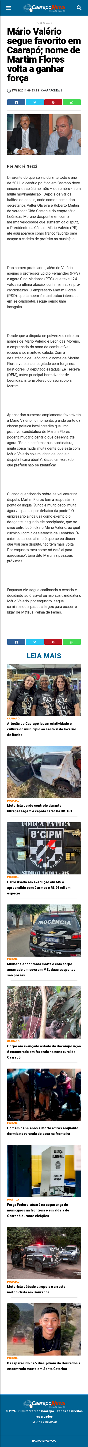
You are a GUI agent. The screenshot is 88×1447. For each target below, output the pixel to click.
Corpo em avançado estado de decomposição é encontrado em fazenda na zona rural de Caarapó (44, 1051)
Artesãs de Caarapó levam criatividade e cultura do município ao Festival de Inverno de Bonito (41, 729)
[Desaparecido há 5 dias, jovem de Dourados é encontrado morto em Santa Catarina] (44, 1329)
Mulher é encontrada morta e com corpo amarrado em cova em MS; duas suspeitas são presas (41, 969)
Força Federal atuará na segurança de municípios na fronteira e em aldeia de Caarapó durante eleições (38, 1210)
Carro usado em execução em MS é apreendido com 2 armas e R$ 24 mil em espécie (39, 887)
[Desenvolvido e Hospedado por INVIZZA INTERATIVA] (44, 1441)
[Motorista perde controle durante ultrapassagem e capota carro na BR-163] (44, 771)
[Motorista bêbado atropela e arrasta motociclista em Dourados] (44, 1253)
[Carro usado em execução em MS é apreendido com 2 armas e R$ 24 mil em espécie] (44, 848)
